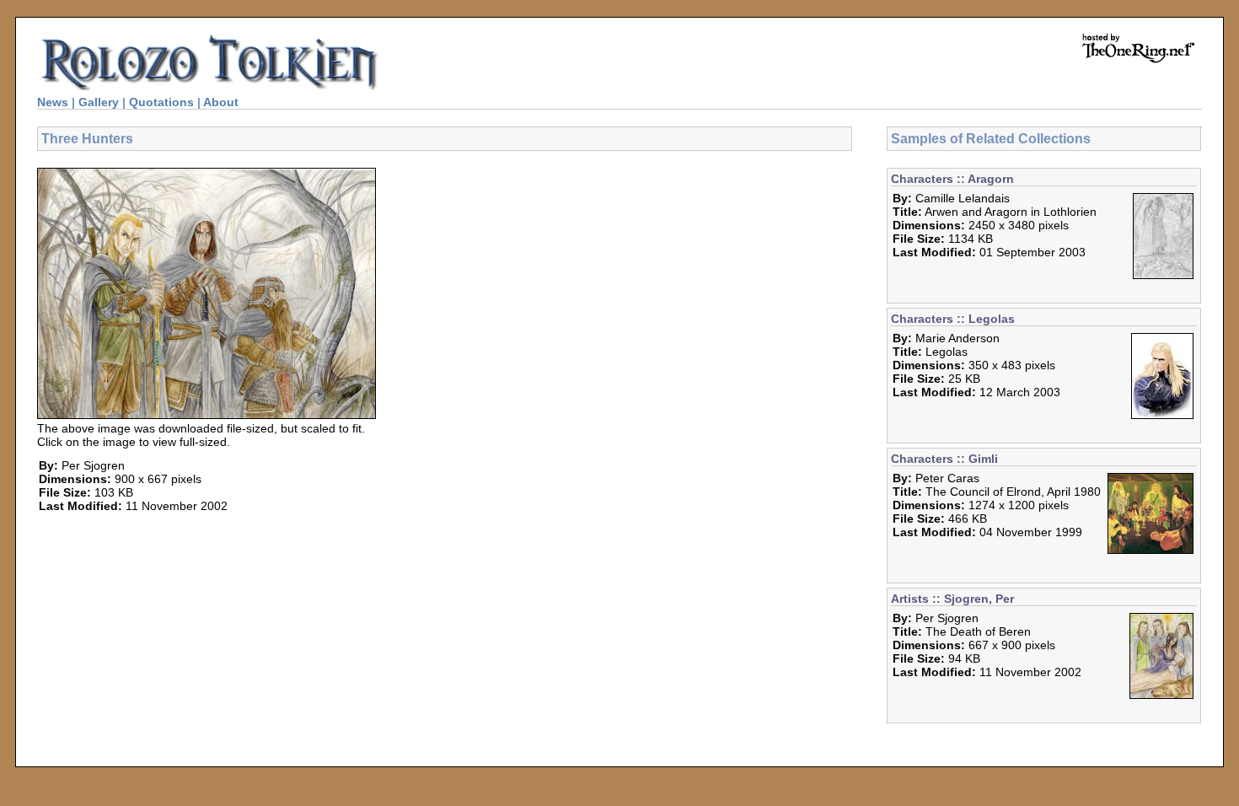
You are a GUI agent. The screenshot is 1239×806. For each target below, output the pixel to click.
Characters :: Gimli (944, 458)
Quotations (161, 102)
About (221, 102)
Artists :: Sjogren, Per (952, 598)
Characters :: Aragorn (952, 178)
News (52, 102)
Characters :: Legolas (953, 318)
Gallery (98, 102)
